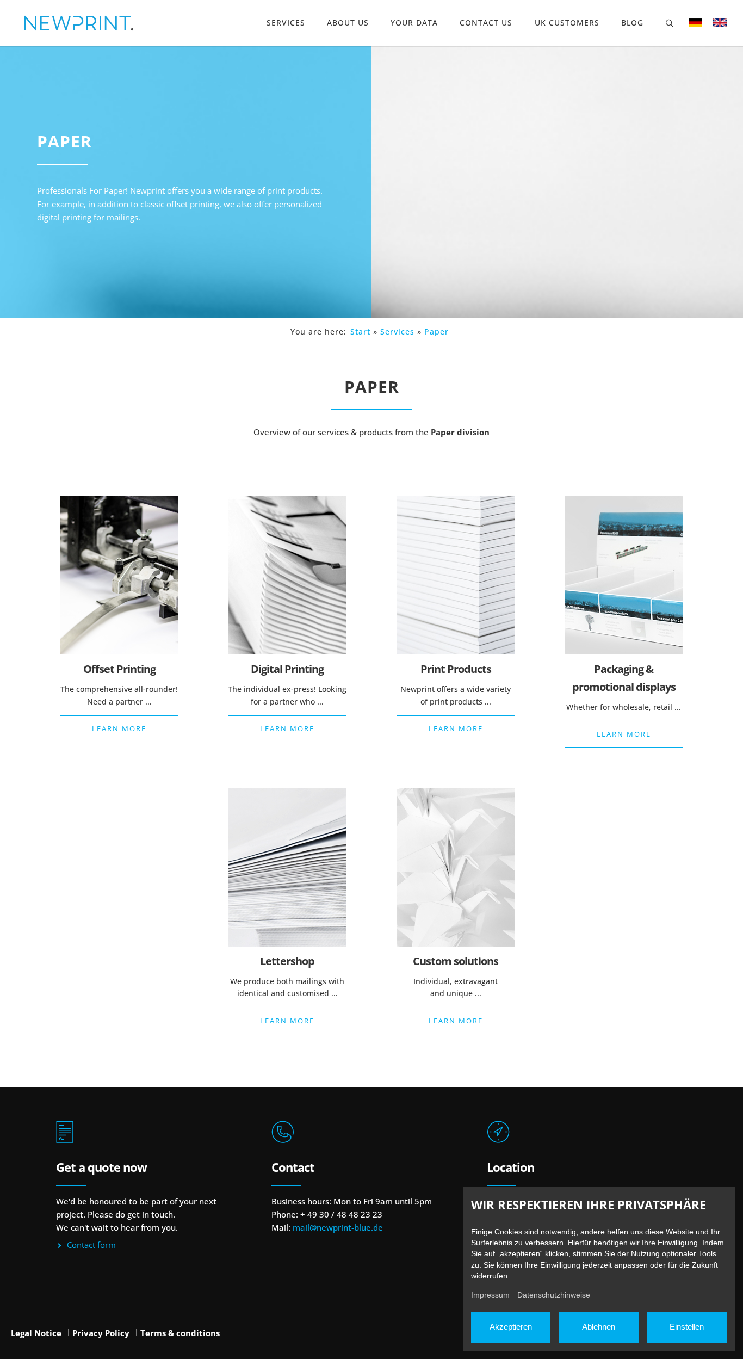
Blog (632, 22)
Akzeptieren (511, 1326)
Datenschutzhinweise (553, 1294)
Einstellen (687, 1326)
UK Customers (567, 22)
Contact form (91, 1244)
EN (720, 22)
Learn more (119, 728)
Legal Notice (36, 1332)
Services (286, 22)
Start (360, 331)
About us (348, 22)
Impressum (490, 1294)
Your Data (414, 22)
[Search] (670, 23)
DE (695, 22)
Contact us (486, 22)
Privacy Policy (100, 1332)
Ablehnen (598, 1326)
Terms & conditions (180, 1332)
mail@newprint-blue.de (338, 1227)
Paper (436, 331)
